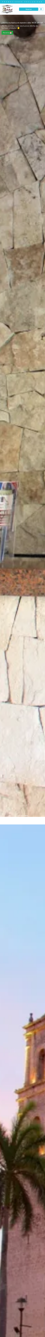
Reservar (29, 9)
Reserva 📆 (7, 33)
